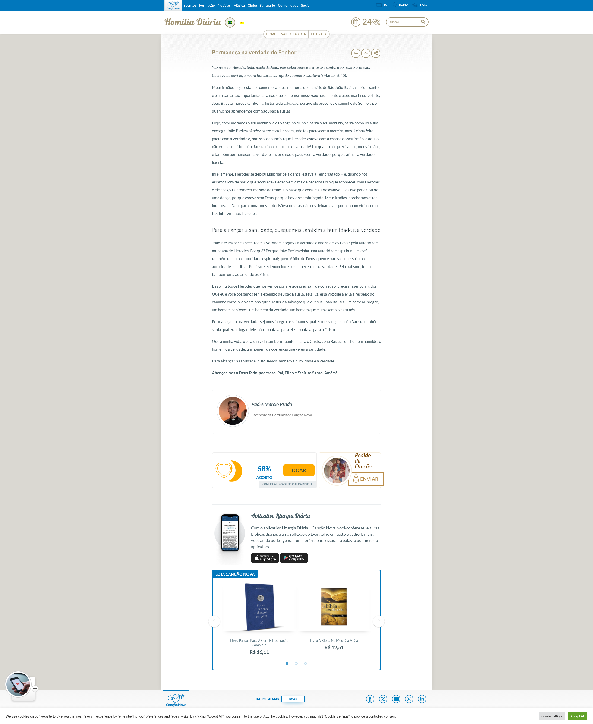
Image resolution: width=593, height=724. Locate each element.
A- (366, 53)
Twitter (383, 699)
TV (385, 5)
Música (239, 5)
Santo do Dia (293, 34)
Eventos (189, 5)
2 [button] (296, 663)
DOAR (293, 699)
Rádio (403, 5)
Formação (207, 5)
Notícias (224, 5)
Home (271, 34)
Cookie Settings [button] (552, 716)
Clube (252, 5)
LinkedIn (422, 699)
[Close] (35, 688)
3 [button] (305, 663)
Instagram (409, 699)
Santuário (267, 5)
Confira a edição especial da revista (287, 483)
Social (305, 5)
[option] (259, 621)
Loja (423, 5)
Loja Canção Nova (235, 574)
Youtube (396, 699)
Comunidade (288, 5)
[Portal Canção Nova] (173, 5)
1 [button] (287, 663)
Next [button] (379, 621)
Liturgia (319, 34)
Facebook (370, 699)
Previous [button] (214, 621)
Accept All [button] (577, 716)
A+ (356, 53)
